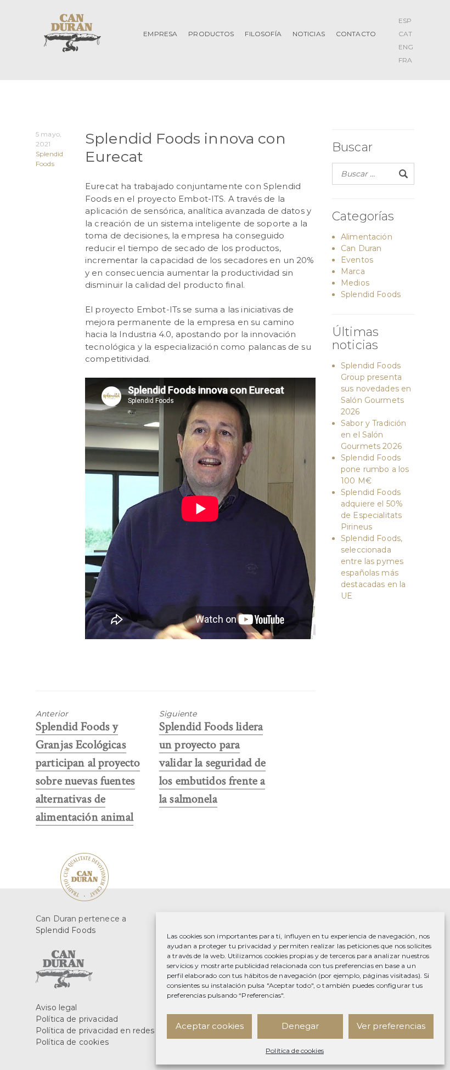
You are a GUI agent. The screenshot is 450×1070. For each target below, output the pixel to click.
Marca (353, 271)
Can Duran (361, 248)
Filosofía (263, 34)
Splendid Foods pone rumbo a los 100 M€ (375, 469)
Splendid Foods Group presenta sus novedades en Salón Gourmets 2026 (376, 389)
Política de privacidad (77, 1019)
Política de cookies (295, 1050)
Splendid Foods (371, 294)
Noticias (308, 34)
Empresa (160, 34)
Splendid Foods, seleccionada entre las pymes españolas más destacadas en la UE (373, 567)
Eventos (357, 260)
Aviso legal (56, 1007)
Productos (211, 34)
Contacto (356, 34)
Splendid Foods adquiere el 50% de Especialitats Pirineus (372, 509)
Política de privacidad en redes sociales (111, 1030)
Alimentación (366, 237)
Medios (355, 283)
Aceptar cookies (210, 1026)
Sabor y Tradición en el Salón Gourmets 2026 (374, 434)
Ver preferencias (391, 1026)
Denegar (300, 1026)
